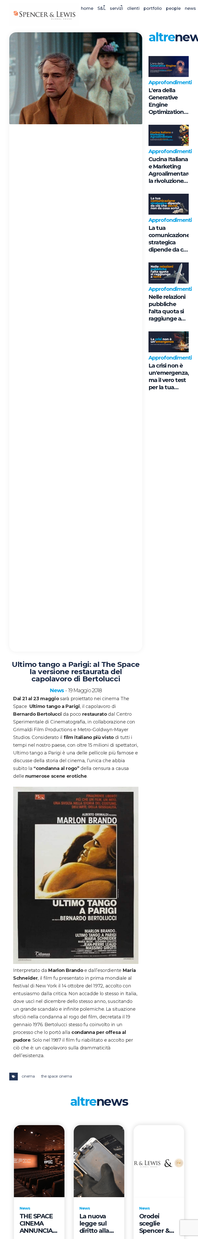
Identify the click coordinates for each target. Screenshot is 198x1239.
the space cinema (56, 1076)
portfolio (153, 8)
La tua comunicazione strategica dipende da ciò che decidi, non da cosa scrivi (168, 238)
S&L (101, 8)
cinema (28, 1076)
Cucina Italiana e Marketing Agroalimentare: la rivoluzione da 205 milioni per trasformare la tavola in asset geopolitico (168, 170)
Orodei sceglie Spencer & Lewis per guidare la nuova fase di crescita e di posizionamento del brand (158, 1223)
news (190, 8)
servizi (116, 8)
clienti (133, 8)
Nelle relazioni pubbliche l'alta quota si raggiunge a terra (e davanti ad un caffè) (167, 307)
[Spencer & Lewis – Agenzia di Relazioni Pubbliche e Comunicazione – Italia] (44, 15)
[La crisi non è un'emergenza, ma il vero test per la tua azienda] (168, 342)
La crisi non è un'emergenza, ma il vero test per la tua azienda (168, 376)
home (87, 8)
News (57, 690)
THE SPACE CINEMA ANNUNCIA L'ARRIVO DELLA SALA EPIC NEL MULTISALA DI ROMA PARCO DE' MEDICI (38, 1223)
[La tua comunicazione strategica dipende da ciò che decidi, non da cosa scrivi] (168, 204)
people (173, 8)
